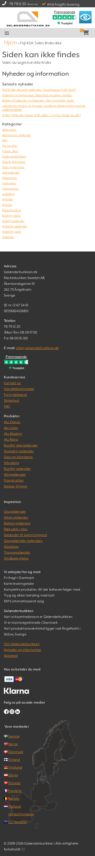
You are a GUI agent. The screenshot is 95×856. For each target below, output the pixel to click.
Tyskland (15, 767)
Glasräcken (9, 178)
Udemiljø (8, 237)
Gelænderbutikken (14, 156)
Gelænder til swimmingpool (25, 535)
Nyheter (7, 205)
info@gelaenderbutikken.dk (37, 348)
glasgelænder (11, 172)
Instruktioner (10, 188)
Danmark (15, 752)
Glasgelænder (15, 511)
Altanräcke (9, 129)
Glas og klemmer (13, 167)
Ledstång (8, 194)
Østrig (13, 775)
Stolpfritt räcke (11, 231)
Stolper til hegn (15, 486)
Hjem (10, 42)
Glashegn (11, 547)
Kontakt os (12, 383)
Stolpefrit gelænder (14, 226)
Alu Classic (12, 422)
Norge (13, 744)
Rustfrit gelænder (13, 221)
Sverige (13, 736)
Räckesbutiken (11, 210)
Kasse (54, 33)
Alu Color (11, 428)
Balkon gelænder (17, 523)
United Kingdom (21, 814)
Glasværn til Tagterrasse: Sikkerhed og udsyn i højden (37, 95)
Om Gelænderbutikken (21, 644)
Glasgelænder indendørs (23, 541)
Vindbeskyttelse (16, 558)
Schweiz (14, 783)
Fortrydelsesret (15, 395)
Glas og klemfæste (18, 457)
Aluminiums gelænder (16, 135)
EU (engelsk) (18, 822)
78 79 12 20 (17, 4)
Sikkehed (11, 656)
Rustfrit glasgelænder (21, 445)
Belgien (13, 798)
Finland (14, 760)
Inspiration (9, 183)
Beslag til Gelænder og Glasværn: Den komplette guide (38, 100)
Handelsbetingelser (19, 389)
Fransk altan (10, 151)
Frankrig (15, 791)
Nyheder (7, 199)
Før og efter (10, 146)
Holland (14, 806)
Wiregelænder (15, 474)
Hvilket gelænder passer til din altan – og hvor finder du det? (41, 115)
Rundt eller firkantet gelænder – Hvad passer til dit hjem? (39, 90)
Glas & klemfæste (13, 162)
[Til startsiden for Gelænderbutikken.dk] (28, 18)
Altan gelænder (16, 517)
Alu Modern (13, 434)
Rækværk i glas (16, 529)
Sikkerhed (11, 400)
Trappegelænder (17, 552)
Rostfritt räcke (11, 215)
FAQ (5, 140)
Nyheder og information (22, 650)
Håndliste (11, 463)
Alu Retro (11, 439)
